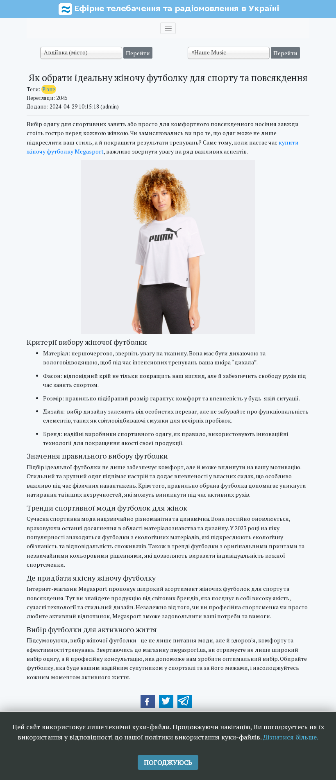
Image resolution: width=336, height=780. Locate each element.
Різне (48, 89)
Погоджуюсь (168, 762)
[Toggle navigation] (168, 28)
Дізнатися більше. (290, 737)
